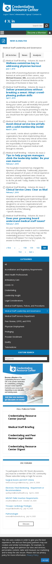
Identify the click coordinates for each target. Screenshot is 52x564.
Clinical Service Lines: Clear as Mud (26, 189)
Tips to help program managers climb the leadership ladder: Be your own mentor (27, 158)
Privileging (9, 331)
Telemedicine (10, 347)
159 (31, 247)
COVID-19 (9, 285)
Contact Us (37, 14)
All (6, 264)
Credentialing (10, 290)
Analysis (37, 55)
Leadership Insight (13, 295)
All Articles (11, 55)
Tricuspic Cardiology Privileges (19, 506)
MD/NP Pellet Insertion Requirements (22, 498)
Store (11, 14)
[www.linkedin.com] (13, 21)
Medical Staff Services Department (20, 316)
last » (31, 252)
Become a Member (36, 32)
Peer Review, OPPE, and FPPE (18, 321)
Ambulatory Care (12, 280)
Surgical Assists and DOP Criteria (20, 480)
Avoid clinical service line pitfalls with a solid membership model (25, 125)
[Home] (20, 7)
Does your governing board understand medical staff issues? (25, 220)
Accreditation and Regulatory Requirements (23, 269)
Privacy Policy (32, 555)
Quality (8, 342)
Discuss (26, 524)
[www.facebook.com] (5, 21)
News (24, 55)
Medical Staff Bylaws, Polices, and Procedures (25, 305)
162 (20, 252)
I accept (45, 560)
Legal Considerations (14, 300)
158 (25, 247)
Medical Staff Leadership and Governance (23, 311)
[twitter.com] (9, 21)
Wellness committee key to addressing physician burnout (23, 64)
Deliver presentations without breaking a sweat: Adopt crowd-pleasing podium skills (25, 92)
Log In (5, 14)
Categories (26, 259)
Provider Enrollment (13, 337)
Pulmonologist (12, 513)
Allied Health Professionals (16, 274)
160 (38, 247)
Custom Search (26, 352)
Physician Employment (14, 326)
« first (8, 247)
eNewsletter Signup (23, 14)
